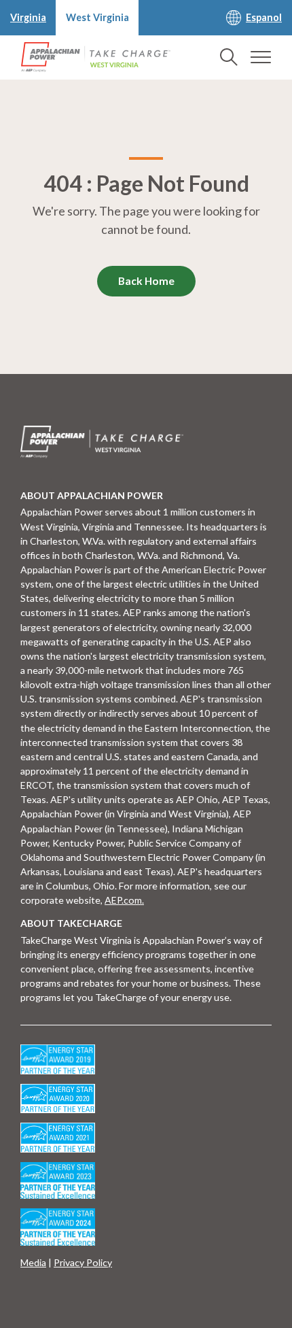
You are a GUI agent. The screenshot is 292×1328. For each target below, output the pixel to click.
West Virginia (97, 17)
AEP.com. (124, 900)
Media (33, 1262)
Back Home (146, 281)
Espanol (264, 17)
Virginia (28, 17)
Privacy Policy (83, 1262)
